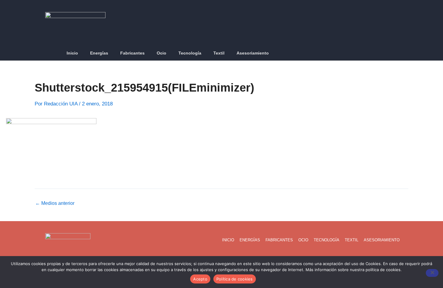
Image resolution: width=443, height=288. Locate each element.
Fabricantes (132, 53)
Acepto (200, 279)
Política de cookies (234, 279)
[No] (432, 273)
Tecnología (189, 53)
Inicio (72, 53)
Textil (219, 53)
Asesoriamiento (253, 53)
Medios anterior (54, 203)
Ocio (161, 53)
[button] (394, 53)
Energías (99, 53)
